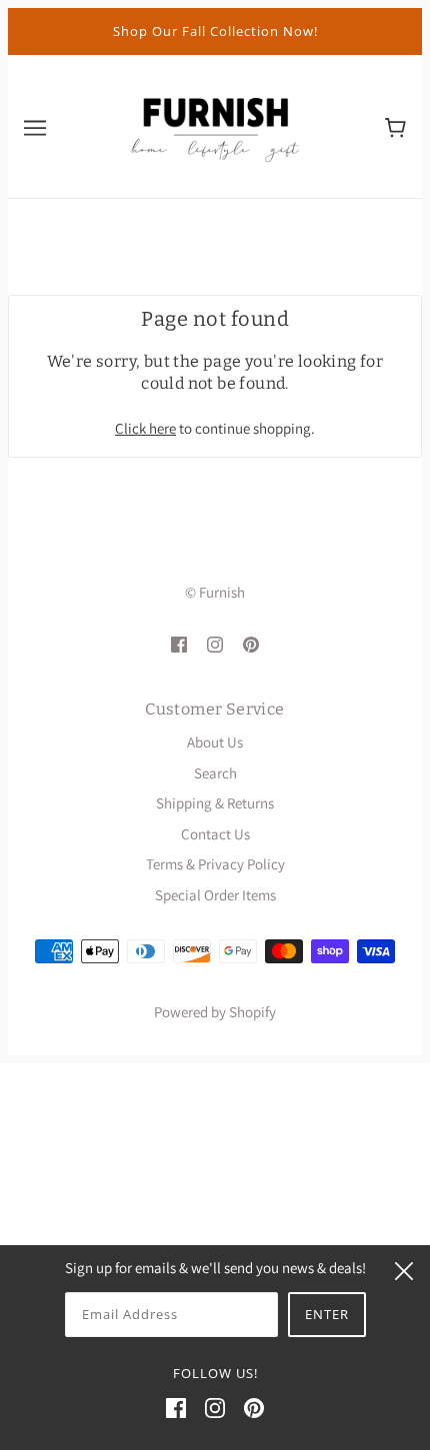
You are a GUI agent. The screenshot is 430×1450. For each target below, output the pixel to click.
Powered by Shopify (215, 1011)
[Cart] (395, 126)
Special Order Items (215, 894)
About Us (215, 741)
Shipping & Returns (215, 802)
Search (215, 772)
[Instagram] (215, 1407)
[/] (215, 124)
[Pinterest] (254, 1407)
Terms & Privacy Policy (215, 863)
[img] (179, 644)
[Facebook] (176, 1407)
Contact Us (215, 833)
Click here (145, 428)
